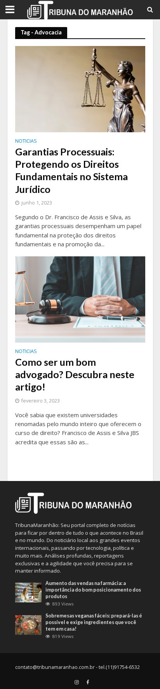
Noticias (26, 141)
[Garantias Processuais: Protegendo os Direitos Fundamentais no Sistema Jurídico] (80, 88)
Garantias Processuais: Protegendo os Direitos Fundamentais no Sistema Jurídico (71, 170)
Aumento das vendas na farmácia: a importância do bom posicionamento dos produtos (93, 589)
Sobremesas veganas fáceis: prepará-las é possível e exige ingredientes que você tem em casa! (93, 622)
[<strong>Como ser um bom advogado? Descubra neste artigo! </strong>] (80, 299)
